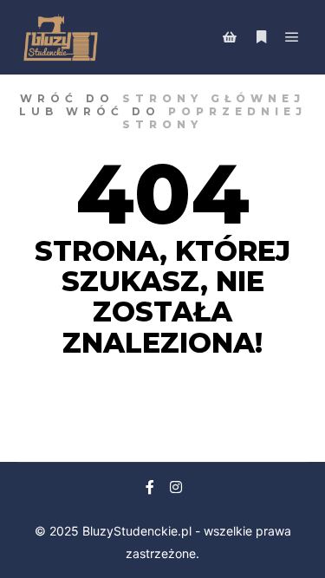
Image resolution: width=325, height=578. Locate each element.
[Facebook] (150, 487)
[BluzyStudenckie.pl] (60, 37)
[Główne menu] (292, 37)
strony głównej (213, 98)
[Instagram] (176, 487)
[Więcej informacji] (260, 37)
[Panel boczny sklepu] (229, 37)
